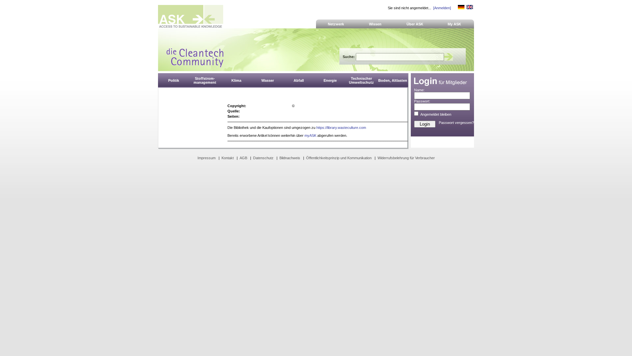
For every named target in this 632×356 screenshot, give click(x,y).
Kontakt (228, 158)
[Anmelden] (442, 8)
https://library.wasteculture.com (341, 128)
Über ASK (415, 24)
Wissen (375, 24)
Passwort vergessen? (456, 123)
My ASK (454, 24)
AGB (243, 158)
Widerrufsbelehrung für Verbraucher (406, 158)
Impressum (207, 158)
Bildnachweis (289, 158)
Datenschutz (263, 158)
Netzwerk (336, 24)
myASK (310, 135)
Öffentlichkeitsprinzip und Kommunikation (339, 158)
